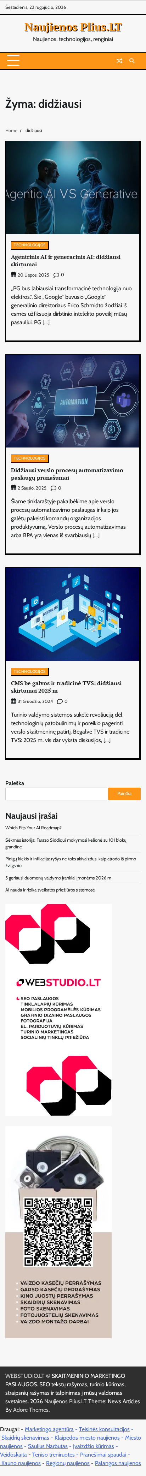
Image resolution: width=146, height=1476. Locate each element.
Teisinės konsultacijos (104, 1429)
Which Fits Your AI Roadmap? (33, 827)
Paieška (14, 783)
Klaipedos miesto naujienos (87, 1437)
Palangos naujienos (118, 1463)
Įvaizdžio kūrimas (93, 1446)
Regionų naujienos (68, 1463)
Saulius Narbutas (48, 1446)
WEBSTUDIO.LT (25, 1376)
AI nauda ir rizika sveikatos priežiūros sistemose (50, 890)
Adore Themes (31, 1409)
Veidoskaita (13, 1454)
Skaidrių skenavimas (25, 1437)
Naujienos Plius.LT (73, 26)
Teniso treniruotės (53, 1454)
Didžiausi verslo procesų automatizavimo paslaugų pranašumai (67, 473)
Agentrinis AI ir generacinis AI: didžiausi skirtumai (65, 260)
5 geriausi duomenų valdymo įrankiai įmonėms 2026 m (58, 878)
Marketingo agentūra (49, 1429)
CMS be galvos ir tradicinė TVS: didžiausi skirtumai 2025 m (66, 686)
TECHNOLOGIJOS (30, 245)
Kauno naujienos (21, 1463)
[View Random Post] (119, 60)
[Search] (132, 60)
